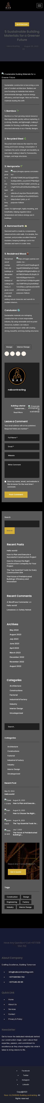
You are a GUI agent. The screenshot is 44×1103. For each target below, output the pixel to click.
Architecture (22, 24)
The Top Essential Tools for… (25, 823)
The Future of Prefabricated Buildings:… (25, 834)
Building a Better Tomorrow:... (18, 407)
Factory (26, 902)
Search (7, 517)
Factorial (14, 695)
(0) (23, 49)
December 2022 (17, 657)
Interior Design (23, 347)
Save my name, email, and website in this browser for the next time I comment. (23, 484)
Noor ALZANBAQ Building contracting (20, 1095)
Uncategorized (16, 713)
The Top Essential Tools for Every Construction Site (22, 571)
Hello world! (12, 550)
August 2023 (15, 634)
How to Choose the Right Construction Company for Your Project (21, 563)
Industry (13, 704)
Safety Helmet (25, 610)
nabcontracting (13, 46)
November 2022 (17, 662)
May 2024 (14, 630)
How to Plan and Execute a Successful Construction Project (21, 555)
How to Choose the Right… (24, 813)
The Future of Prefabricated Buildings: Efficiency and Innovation (19, 579)
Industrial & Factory (18, 699)
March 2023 (15, 653)
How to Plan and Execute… (24, 803)
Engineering (12, 902)
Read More (18, 412)
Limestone (11, 610)
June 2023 (14, 643)
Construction (12, 897)
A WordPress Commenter (18, 602)
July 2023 (14, 639)
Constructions (16, 690)
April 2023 (14, 648)
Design (9, 347)
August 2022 (15, 666)
